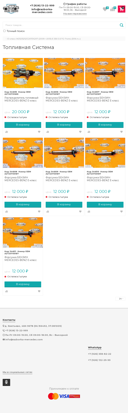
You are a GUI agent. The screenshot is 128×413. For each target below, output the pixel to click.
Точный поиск (15, 31)
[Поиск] (121, 25)
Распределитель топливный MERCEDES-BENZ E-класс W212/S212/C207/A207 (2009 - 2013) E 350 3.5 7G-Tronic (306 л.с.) (22, 99)
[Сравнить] (6, 132)
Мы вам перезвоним (75, 13)
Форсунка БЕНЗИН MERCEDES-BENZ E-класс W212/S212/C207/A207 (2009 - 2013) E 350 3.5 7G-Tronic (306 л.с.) (63, 99)
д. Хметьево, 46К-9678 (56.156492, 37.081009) (33, 326)
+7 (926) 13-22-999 (42, 5)
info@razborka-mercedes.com (42, 11)
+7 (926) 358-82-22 (99, 354)
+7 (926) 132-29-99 (99, 360)
